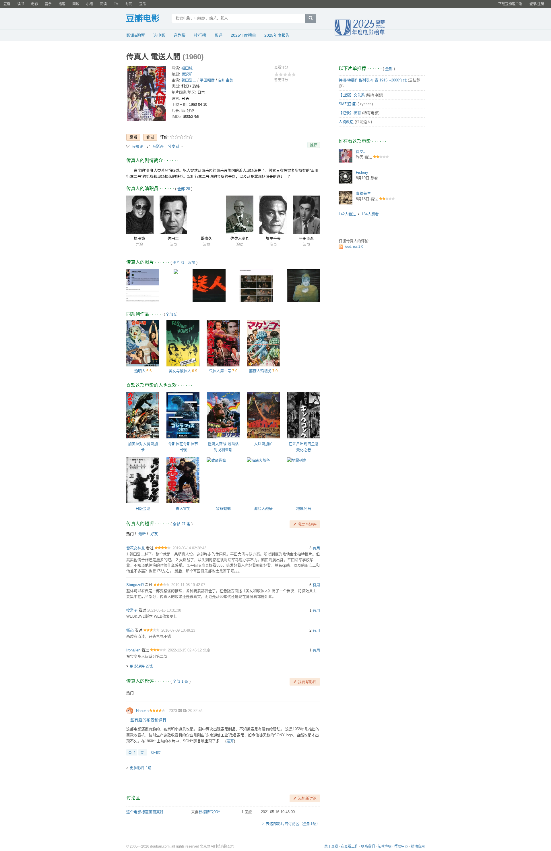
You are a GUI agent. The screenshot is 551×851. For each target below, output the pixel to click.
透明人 (139, 371)
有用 (316, 548)
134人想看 (370, 214)
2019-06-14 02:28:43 (189, 548)
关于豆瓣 (331, 846)
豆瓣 (6, 4)
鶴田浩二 (188, 80)
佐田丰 (173, 238)
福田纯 (139, 238)
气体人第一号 (220, 371)
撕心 (130, 630)
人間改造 (346, 122)
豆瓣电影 (147, 19)
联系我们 (368, 846)
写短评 (137, 146)
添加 (191, 262)
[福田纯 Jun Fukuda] (140, 215)
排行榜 (200, 35)
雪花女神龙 (135, 548)
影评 (218, 35)
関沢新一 (188, 74)
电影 (34, 4)
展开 (230, 741)
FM (116, 4)
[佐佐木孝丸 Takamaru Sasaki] (239, 215)
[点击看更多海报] (146, 94)
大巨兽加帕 (263, 444)
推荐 (313, 145)
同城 (75, 4)
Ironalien (133, 650)
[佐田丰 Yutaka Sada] (173, 215)
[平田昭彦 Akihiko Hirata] (306, 215)
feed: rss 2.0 (353, 247)
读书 (20, 4)
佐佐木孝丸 (239, 238)
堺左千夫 (273, 238)
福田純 (187, 68)
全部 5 (171, 314)
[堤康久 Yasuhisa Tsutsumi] (206, 215)
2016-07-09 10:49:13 (178, 630)
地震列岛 (303, 508)
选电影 (159, 35)
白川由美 (225, 80)
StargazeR (135, 585)
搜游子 (131, 610)
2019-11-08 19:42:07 (188, 585)
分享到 (174, 146)
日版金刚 (142, 508)
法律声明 (384, 846)
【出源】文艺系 (352, 95)
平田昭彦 (207, 80)
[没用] (142, 752)
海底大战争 (263, 508)
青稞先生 (363, 193)
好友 (154, 534)
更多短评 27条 (142, 666)
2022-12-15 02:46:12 (185, 650)
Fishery (362, 172)
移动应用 (418, 846)
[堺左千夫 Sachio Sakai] (273, 215)
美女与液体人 (180, 371)
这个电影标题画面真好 (145, 812)
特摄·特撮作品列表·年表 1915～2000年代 (373, 80)
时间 (128, 4)
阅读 (103, 4)
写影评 (158, 146)
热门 (130, 534)
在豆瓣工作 (349, 846)
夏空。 (361, 151)
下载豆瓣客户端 (510, 4)
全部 (389, 69)
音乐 (48, 4)
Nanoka (142, 710)
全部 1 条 (180, 681)
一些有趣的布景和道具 (146, 720)
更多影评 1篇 (141, 768)
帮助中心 (401, 846)
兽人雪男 (183, 508)
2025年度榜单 (243, 35)
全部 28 (183, 189)
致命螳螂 (223, 508)
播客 (62, 4)
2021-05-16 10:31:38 (164, 610)
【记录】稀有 (350, 113)
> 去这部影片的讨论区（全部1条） (291, 823)
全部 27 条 (181, 524)
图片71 (178, 262)
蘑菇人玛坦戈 (260, 371)
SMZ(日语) (347, 104)
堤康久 (206, 238)
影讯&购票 (135, 35)
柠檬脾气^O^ (209, 812)
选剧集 (180, 35)
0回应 (156, 752)
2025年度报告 (277, 35)
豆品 (142, 4)
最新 (142, 534)
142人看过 (347, 214)
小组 (89, 4)
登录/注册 (536, 4)
